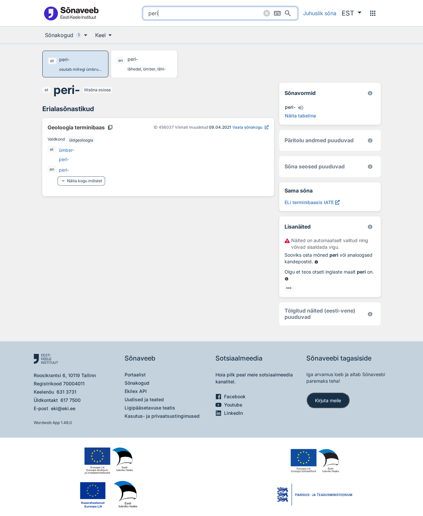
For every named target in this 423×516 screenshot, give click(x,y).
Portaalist (135, 374)
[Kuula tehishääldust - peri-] (301, 108)
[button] (352, 13)
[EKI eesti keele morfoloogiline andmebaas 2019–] (370, 93)
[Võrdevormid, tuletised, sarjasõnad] (370, 166)
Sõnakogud (137, 383)
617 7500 (70, 400)
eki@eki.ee (63, 408)
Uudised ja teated (144, 399)
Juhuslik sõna (319, 13)
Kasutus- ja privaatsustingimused (162, 416)
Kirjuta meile (328, 400)
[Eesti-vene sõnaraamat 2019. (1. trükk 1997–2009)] (370, 314)
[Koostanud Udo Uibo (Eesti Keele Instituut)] (370, 140)
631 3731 (66, 392)
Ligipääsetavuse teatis (150, 407)
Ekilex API (136, 391)
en (52, 169)
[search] (220, 13)
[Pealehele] (71, 13)
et (46, 89)
